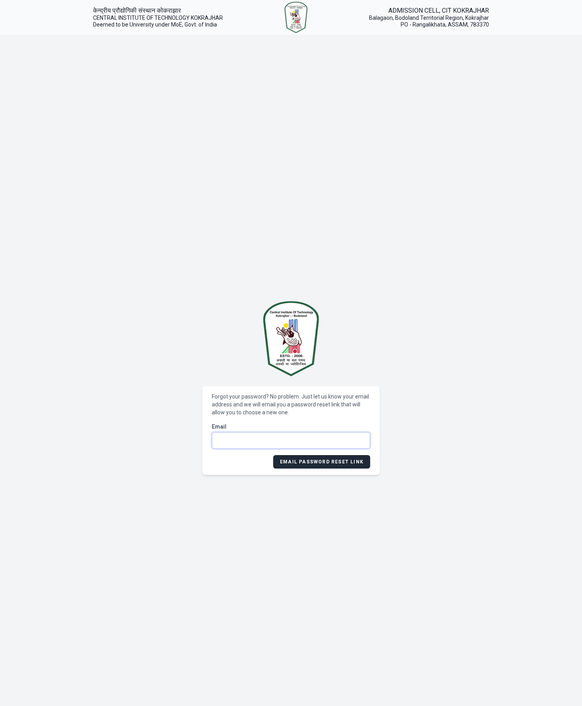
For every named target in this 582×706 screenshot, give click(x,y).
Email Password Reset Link (321, 462)
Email (219, 426)
